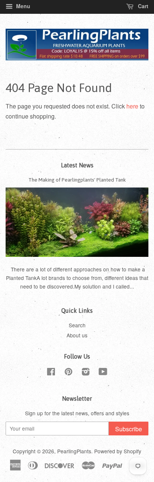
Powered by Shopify (117, 451)
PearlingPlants (74, 451)
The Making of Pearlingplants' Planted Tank (77, 180)
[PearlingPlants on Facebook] (51, 373)
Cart (142, 6)
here (132, 106)
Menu (22, 6)
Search (77, 325)
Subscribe (128, 429)
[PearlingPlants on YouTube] (103, 373)
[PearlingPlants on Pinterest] (68, 373)
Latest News (77, 165)
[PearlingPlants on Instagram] (85, 373)
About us (77, 335)
